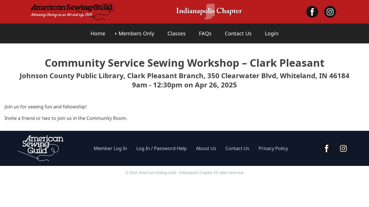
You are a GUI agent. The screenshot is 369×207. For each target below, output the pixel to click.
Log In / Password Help (161, 148)
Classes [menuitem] (176, 33)
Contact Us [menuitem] (238, 33)
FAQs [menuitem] (205, 33)
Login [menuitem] (271, 33)
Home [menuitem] (98, 33)
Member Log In (110, 148)
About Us (206, 148)
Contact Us (237, 148)
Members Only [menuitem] (136, 33)
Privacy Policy (273, 148)
